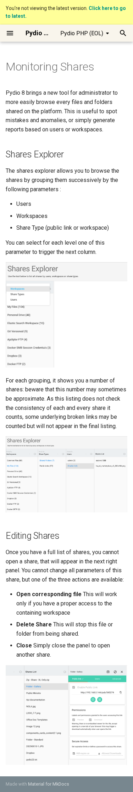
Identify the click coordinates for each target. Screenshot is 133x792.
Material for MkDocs (48, 784)
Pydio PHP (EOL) (81, 33)
